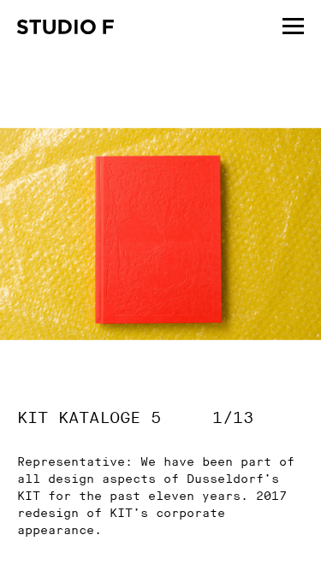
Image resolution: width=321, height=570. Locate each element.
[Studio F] (65, 29)
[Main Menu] (293, 23)
